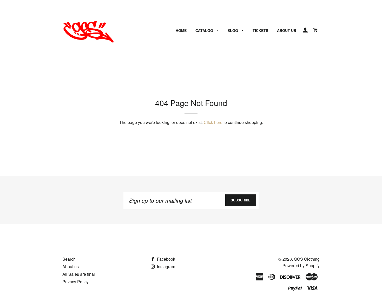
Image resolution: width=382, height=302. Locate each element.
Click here (213, 122)
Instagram (165, 267)
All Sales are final (78, 274)
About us (286, 30)
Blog (233, 30)
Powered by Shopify (301, 265)
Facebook (165, 259)
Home (181, 30)
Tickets (260, 30)
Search (69, 259)
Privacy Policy (75, 282)
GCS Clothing (307, 259)
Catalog (204, 30)
